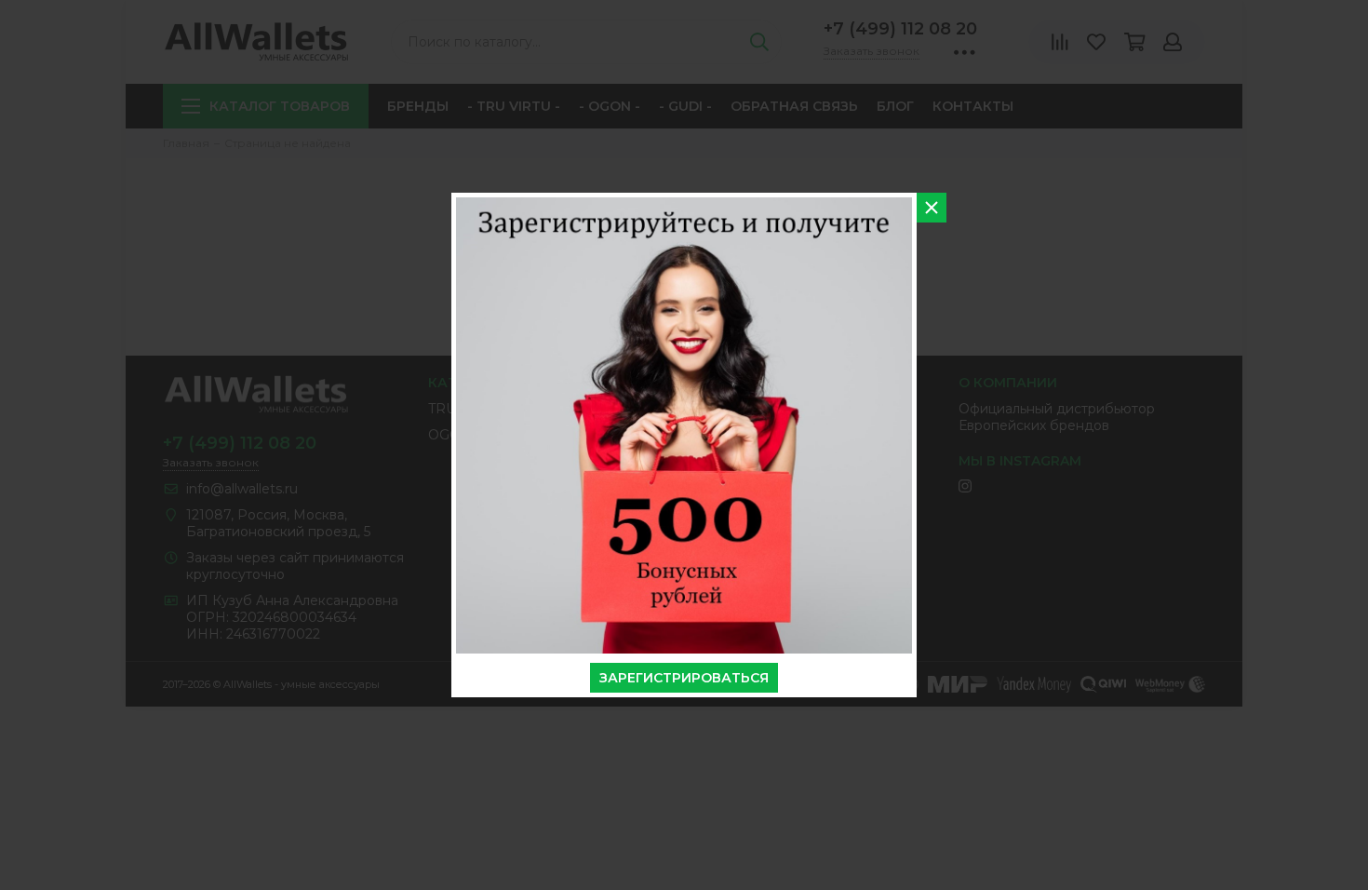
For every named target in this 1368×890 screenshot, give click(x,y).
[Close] (931, 207)
